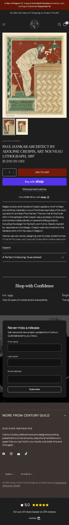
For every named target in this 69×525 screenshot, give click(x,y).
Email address (14, 371)
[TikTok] (28, 453)
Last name (13, 356)
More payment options (34, 189)
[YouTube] (20, 454)
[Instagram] (13, 453)
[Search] (59, 24)
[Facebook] (5, 453)
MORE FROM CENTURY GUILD (26, 415)
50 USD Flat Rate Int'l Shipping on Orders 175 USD (34, 13)
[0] (64, 24)
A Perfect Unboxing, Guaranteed (22, 257)
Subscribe (34, 389)
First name (13, 341)
